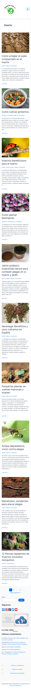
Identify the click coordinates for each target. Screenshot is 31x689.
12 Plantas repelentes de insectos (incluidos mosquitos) (15, 556)
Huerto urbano (10, 167)
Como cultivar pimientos (15, 111)
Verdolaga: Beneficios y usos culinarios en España (15, 329)
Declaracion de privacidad (17, 673)
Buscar (3, 597)
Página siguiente (15, 592)
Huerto (3, 66)
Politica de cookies (17, 669)
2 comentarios (18, 221)
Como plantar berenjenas (14, 647)
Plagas (8, 278)
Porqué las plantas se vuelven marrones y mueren (14, 389)
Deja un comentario (11, 66)
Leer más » (5, 83)
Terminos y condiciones (17, 665)
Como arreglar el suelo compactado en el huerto (14, 59)
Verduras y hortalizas (7, 115)
